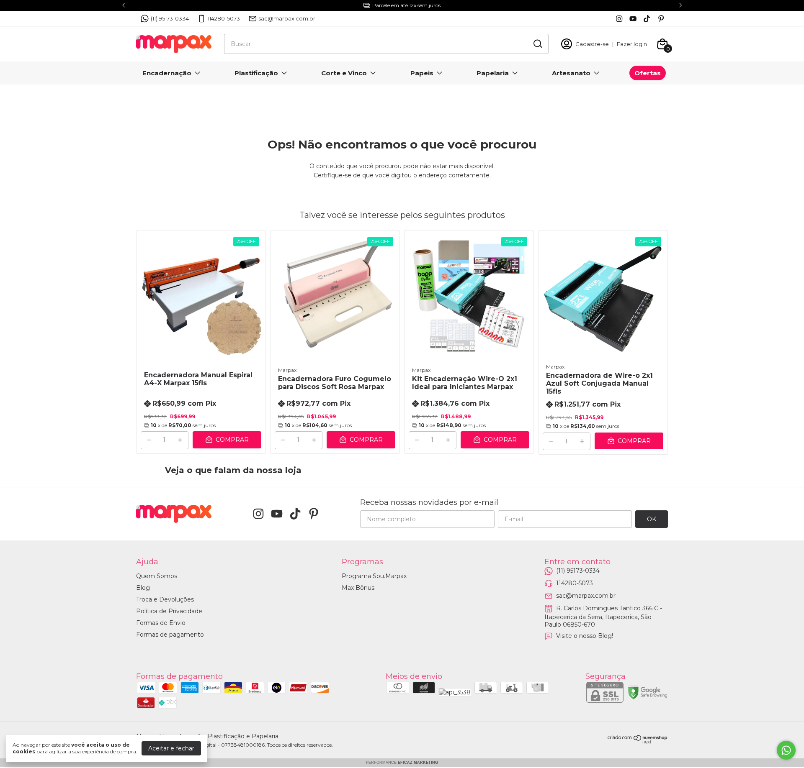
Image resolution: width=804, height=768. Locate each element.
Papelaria (493, 73)
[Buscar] (537, 43)
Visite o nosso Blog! (584, 636)
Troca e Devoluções (165, 599)
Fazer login (632, 44)
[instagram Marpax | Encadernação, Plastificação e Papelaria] (619, 19)
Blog (143, 587)
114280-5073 (224, 18)
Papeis (421, 73)
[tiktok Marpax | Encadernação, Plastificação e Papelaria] (647, 19)
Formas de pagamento (170, 634)
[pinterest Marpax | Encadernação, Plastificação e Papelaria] (661, 19)
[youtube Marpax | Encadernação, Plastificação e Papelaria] (633, 19)
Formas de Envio (161, 623)
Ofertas (647, 73)
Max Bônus (358, 587)
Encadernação (166, 73)
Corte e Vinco (344, 73)
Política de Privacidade (169, 611)
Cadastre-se (592, 44)
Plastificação (256, 73)
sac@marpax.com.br (286, 18)
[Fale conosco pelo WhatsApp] (786, 750)
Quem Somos (156, 576)
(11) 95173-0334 (170, 18)
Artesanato (571, 73)
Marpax (287, 370)
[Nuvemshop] (638, 741)
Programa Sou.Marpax (374, 576)
